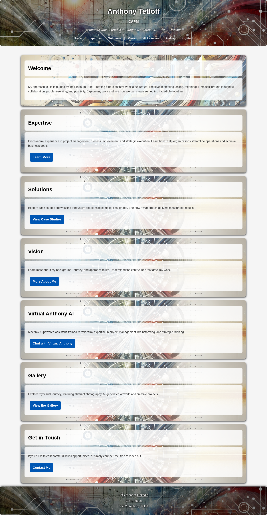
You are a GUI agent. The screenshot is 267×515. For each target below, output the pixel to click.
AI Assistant (151, 38)
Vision (132, 38)
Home (78, 38)
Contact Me (41, 467)
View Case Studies (47, 219)
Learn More (41, 157)
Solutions (114, 38)
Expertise (95, 38)
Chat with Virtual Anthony (52, 343)
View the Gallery (45, 405)
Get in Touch (134, 500)
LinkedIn (142, 495)
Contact (187, 38)
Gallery (171, 38)
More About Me (44, 281)
